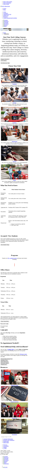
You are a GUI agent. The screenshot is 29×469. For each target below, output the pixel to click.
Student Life (5, 15)
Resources (5, 16)
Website (5, 447)
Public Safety (6, 442)
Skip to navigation (7, 2)
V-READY (4, 330)
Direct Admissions (4, 361)
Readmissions (4, 364)
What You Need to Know (9, 185)
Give (14, 18)
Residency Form (4, 360)
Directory (5, 444)
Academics (5, 13)
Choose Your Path (14, 66)
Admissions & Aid (7, 14)
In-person (3, 276)
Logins (4, 18)
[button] (15, 465)
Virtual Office (4, 302)
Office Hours (5, 270)
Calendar (8, 18)
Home (4, 32)
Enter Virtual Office (5, 321)
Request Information (5, 59)
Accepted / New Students (9, 236)
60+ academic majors (12, 258)
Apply (8, 6)
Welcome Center (23, 354)
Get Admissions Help (5, 63)
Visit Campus (3, 60)
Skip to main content (7, 1)
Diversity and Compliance (8, 440)
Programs (14, 255)
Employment (6, 441)
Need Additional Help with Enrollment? (14, 347)
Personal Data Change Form (6, 358)
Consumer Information (8, 439)
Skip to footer (6, 4)
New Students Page (5, 244)
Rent (16, 18)
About (4, 12)
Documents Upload (4, 363)
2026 (4, 448)
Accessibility (6, 446)
